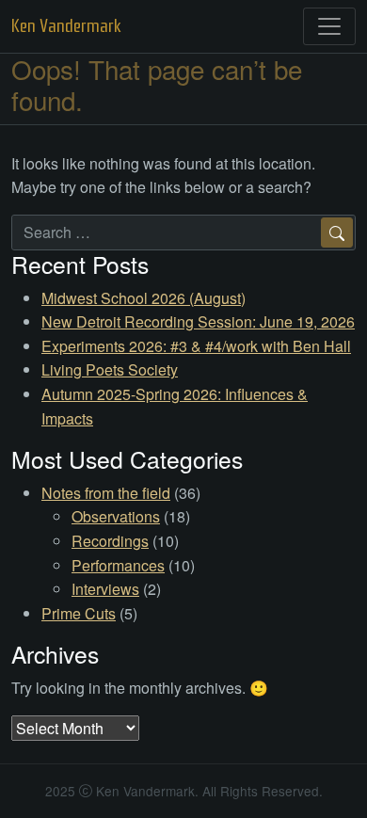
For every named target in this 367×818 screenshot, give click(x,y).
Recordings (110, 541)
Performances (118, 565)
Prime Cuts (78, 613)
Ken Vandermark (66, 26)
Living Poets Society (109, 369)
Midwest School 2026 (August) (143, 298)
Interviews (105, 589)
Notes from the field (105, 493)
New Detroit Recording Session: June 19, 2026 (198, 321)
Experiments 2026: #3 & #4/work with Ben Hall (196, 346)
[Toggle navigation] (329, 26)
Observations (116, 516)
